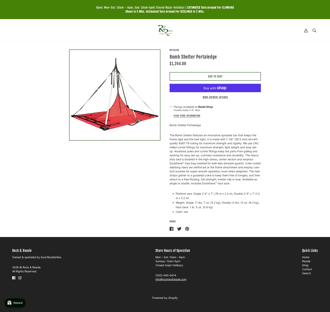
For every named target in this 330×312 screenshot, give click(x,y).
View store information (187, 116)
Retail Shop (205, 106)
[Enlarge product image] (115, 95)
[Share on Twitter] (180, 228)
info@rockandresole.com (170, 279)
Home (305, 257)
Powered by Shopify (165, 297)
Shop (305, 265)
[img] (14, 277)
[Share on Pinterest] (187, 228)
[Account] (306, 30)
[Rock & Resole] (165, 30)
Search (306, 273)
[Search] (314, 30)
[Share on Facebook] (172, 228)
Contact (307, 269)
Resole (306, 261)
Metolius (174, 50)
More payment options (215, 97)
